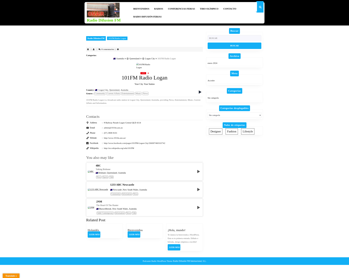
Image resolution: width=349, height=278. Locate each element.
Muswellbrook (105, 209)
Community (100, 93)
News (145, 93)
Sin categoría (213, 98)
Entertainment (128, 93)
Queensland (134, 58)
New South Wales (130, 190)
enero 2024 (212, 63)
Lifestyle (248, 131)
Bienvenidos (141, 8)
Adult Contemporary (105, 213)
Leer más (94, 235)
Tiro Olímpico (209, 8)
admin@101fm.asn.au (113, 128)
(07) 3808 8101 (110, 133)
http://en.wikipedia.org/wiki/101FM (119, 148)
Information (126, 194)
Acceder (211, 80)
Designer (215, 131)
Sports (105, 177)
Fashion (231, 131)
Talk (111, 177)
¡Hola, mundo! (176, 230)
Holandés (93, 230)
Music (138, 93)
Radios (158, 8)
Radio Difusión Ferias (147, 16)
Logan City (150, 58)
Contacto (229, 8)
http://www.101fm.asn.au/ (115, 138)
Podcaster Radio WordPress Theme (157, 261)
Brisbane (102, 173)
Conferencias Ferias (181, 8)
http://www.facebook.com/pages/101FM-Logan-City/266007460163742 (134, 143)
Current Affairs (113, 93)
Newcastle (117, 190)
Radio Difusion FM (104, 20)
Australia (120, 58)
